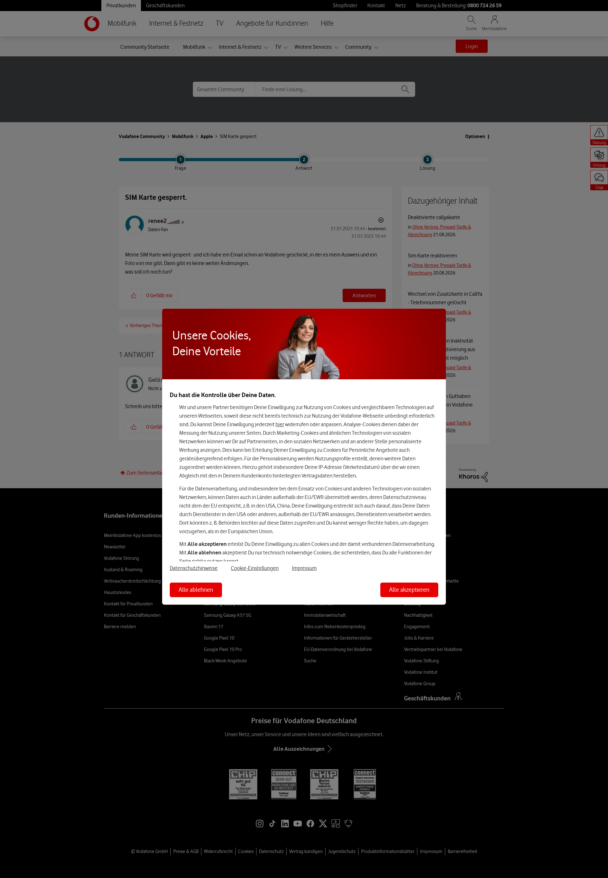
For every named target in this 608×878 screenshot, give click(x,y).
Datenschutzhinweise (194, 568)
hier (280, 424)
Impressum (304, 568)
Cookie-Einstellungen (255, 568)
